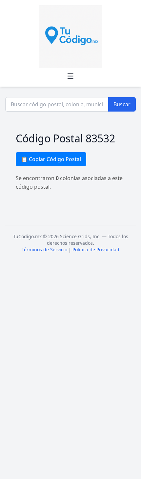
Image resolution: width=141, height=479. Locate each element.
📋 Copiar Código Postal (51, 159)
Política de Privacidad (95, 249)
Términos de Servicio (44, 249)
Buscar (122, 104)
